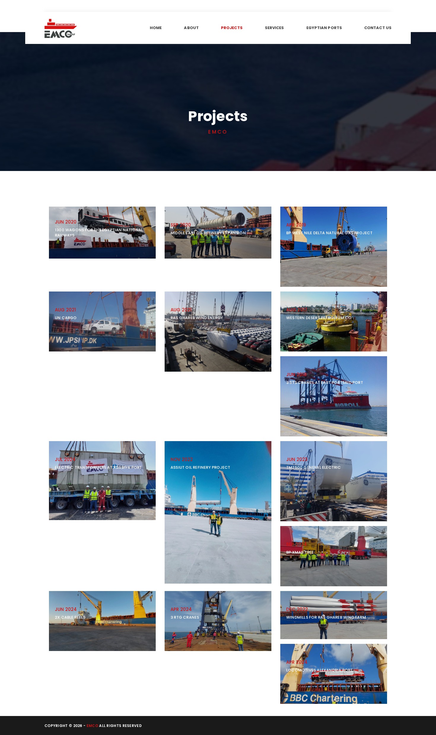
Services (274, 28)
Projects (232, 28)
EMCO (92, 725)
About (191, 28)
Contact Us (378, 28)
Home (156, 28)
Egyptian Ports (324, 28)
